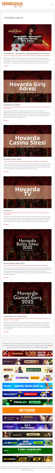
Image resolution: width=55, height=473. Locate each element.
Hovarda (12, 55)
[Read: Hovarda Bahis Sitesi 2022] (27, 244)
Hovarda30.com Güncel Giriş (15, 316)
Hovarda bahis (11, 318)
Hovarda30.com (46, 318)
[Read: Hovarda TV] (27, 192)
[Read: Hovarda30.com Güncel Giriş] (27, 297)
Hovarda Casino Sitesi (12, 159)
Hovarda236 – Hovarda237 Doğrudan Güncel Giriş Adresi (27, 53)
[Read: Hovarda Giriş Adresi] (27, 86)
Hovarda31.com (7, 319)
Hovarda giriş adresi (37, 107)
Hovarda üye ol (25, 55)
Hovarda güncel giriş (27, 161)
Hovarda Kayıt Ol (46, 107)
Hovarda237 (32, 55)
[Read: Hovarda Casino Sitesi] (27, 140)
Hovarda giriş (29, 107)
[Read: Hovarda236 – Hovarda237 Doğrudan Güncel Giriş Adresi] (27, 37)
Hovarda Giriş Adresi (12, 105)
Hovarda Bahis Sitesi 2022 (14, 263)
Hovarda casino (18, 55)
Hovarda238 (39, 55)
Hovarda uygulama (44, 212)
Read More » (6, 66)
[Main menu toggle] (52, 4)
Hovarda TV (8, 211)
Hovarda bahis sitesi (12, 107)
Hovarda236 (6, 55)
